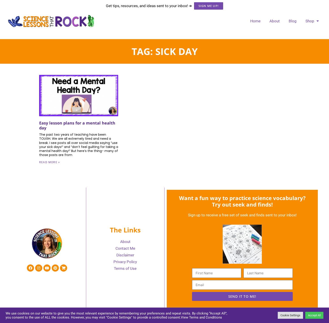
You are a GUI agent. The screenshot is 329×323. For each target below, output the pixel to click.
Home (255, 21)
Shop (310, 21)
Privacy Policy (125, 262)
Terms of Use (125, 268)
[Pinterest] (55, 268)
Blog (293, 21)
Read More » (49, 162)
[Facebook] (30, 268)
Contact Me (125, 248)
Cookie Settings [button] (290, 315)
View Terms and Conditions (201, 317)
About (274, 21)
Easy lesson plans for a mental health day (77, 125)
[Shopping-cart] (63, 268)
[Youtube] (47, 268)
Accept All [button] (314, 315)
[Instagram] (38, 268)
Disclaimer (125, 255)
